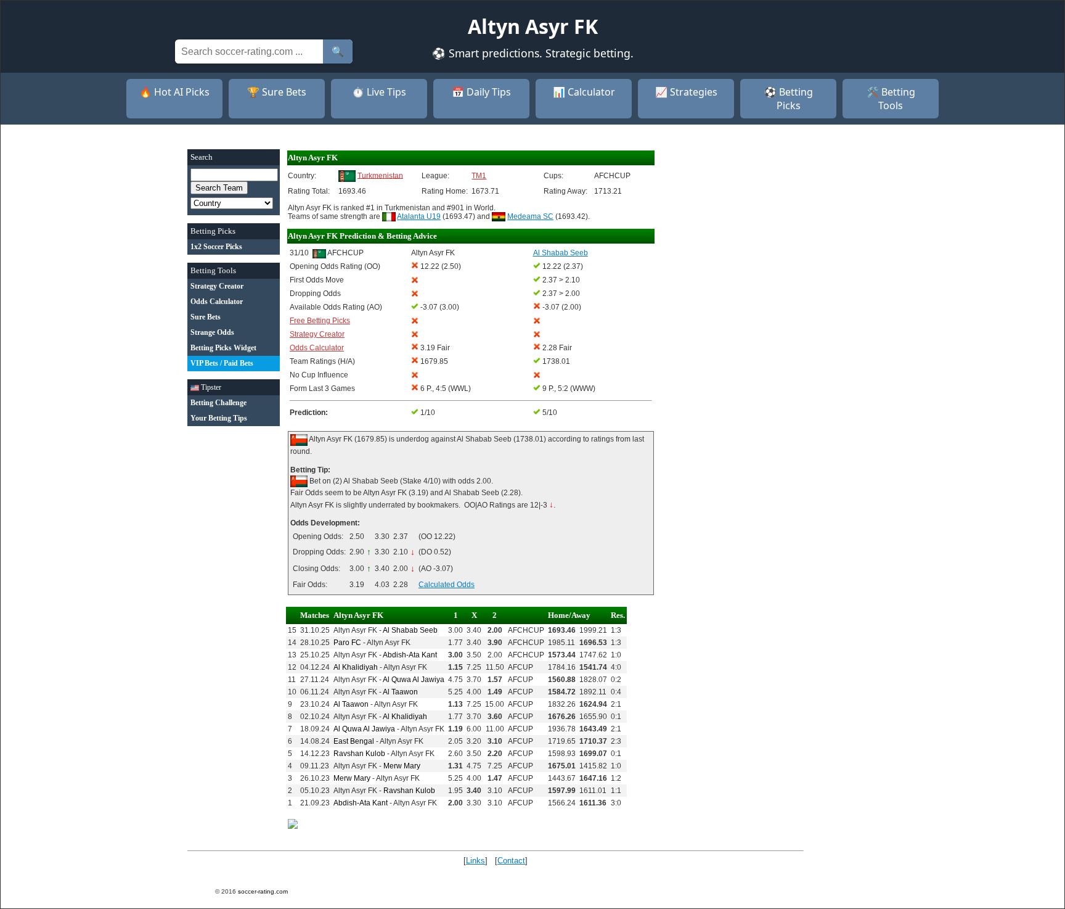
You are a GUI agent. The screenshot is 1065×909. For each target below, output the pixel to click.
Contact (511, 860)
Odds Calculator (317, 347)
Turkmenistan (380, 175)
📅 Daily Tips (481, 92)
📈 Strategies (686, 92)
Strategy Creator (317, 334)
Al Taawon (400, 692)
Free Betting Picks (320, 320)
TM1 (478, 175)
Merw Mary (401, 766)
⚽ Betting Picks (788, 98)
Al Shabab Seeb (410, 630)
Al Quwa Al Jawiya (413, 679)
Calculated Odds (446, 584)
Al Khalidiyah (355, 667)
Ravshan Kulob (359, 753)
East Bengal (353, 741)
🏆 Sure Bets (276, 92)
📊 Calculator (584, 92)
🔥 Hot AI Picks (174, 92)
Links (475, 860)
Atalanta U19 (419, 216)
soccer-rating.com (263, 891)
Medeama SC (530, 216)
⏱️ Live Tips (379, 92)
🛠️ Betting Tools (891, 98)
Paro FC (347, 642)
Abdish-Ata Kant (410, 655)
